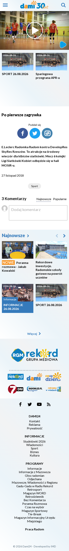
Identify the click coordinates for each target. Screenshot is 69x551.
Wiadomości (34, 445)
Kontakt (34, 421)
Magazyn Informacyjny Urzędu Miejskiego (34, 519)
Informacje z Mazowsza (34, 472)
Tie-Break (34, 514)
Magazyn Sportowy (35, 510)
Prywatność (34, 428)
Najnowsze (14, 235)
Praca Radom (34, 529)
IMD (53, 546)
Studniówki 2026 (34, 441)
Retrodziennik (34, 496)
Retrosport (34, 489)
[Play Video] (34, 30)
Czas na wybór (34, 507)
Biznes (34, 452)
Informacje (34, 468)
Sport (34, 186)
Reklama (34, 424)
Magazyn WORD (34, 493)
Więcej (32, 333)
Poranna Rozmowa (34, 503)
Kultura (34, 455)
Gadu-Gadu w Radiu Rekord (34, 486)
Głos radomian (34, 475)
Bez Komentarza (35, 500)
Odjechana (34, 479)
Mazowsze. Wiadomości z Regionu (35, 482)
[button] (64, 235)
